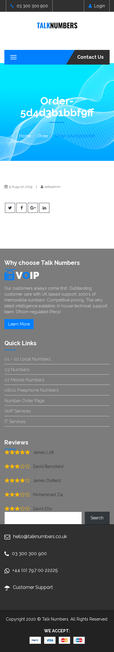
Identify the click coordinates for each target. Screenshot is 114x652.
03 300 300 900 (32, 6)
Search (97, 517)
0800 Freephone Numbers (31, 390)
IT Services (14, 421)
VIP (27, 275)
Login (99, 6)
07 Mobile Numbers (24, 380)
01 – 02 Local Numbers (27, 359)
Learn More (19, 324)
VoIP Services (17, 411)
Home (25, 136)
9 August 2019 (20, 187)
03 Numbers (16, 369)
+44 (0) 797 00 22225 (35, 570)
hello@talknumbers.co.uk (40, 536)
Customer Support (33, 587)
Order (43, 136)
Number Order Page (24, 400)
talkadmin (53, 187)
